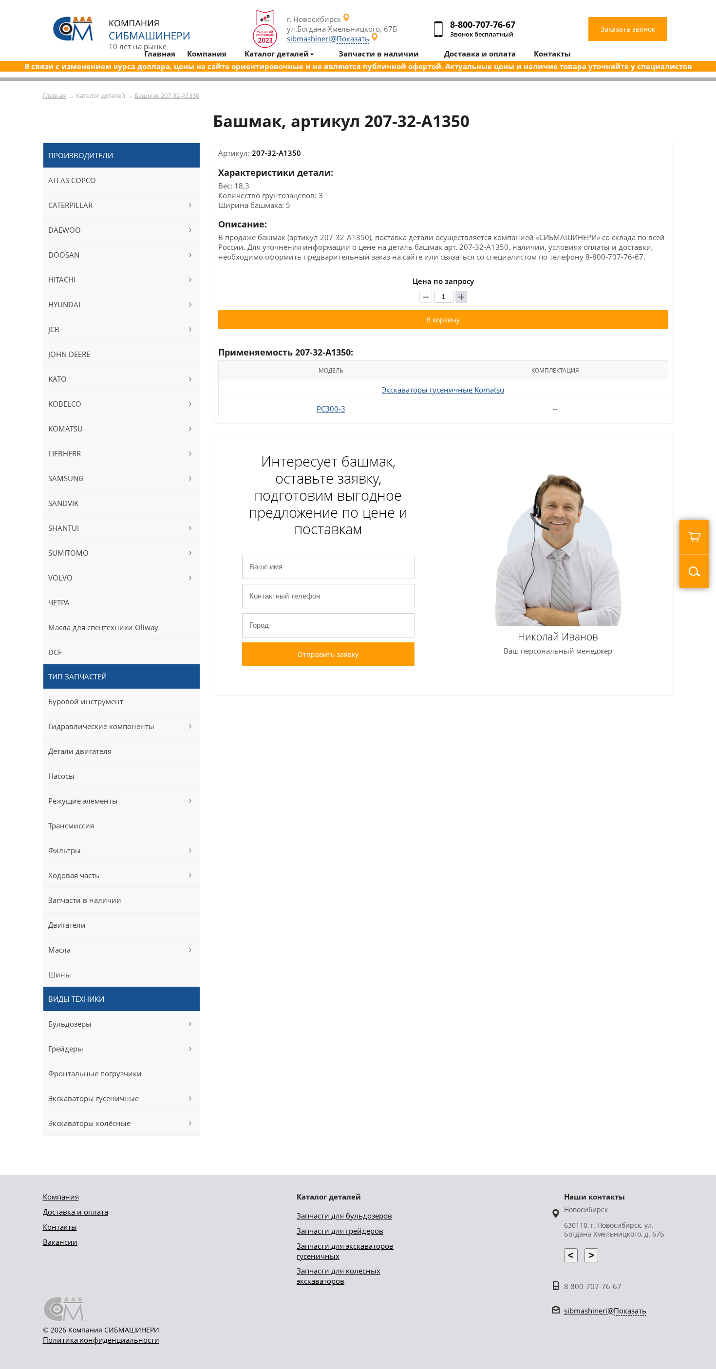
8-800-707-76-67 (482, 24)
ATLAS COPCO (72, 180)
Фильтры (64, 850)
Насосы (61, 776)
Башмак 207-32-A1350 (166, 95)
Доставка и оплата (75, 1212)
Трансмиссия (71, 825)
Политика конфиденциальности (101, 1340)
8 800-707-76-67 (593, 1286)
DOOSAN (63, 255)
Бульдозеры (70, 1024)
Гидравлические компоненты (101, 726)
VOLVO (60, 577)
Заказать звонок (628, 29)
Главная (55, 95)
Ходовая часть (73, 875)
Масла (59, 950)
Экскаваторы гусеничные (93, 1098)
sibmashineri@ (328, 38)
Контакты (60, 1227)
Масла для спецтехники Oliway (103, 627)
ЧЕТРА (59, 602)
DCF (55, 652)
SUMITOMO (68, 553)
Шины (59, 974)
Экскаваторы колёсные (89, 1123)
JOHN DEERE (69, 354)
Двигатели (67, 925)
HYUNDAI (64, 304)
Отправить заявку (328, 654)
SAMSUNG (66, 478)
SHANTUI (63, 528)
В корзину (443, 319)
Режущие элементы (83, 801)
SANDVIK (63, 503)
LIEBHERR (64, 453)
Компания (61, 1196)
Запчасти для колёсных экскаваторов (338, 1276)
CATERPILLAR (70, 205)
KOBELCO (64, 404)
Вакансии (60, 1242)
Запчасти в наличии (84, 900)
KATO (57, 379)
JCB (53, 329)
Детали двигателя (80, 751)
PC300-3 (331, 408)
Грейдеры (65, 1048)
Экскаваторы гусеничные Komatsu (443, 389)
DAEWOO (64, 230)
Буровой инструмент (85, 701)
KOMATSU (65, 428)
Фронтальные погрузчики (95, 1073)
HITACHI (61, 279)
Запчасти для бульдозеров (344, 1215)
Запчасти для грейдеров (340, 1231)
